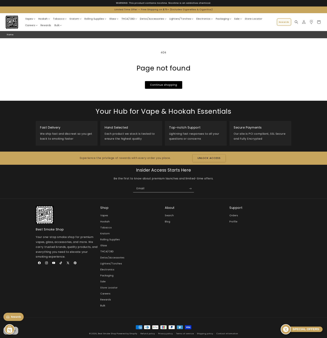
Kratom (105, 233)
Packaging (106, 275)
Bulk (102, 305)
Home (10, 34)
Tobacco (106, 227)
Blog (167, 221)
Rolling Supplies (110, 239)
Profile (233, 221)
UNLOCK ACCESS (209, 158)
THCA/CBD (107, 251)
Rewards (105, 299)
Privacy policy (165, 333)
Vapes (104, 215)
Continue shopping (163, 85)
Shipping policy (205, 333)
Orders (233, 215)
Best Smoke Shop (107, 333)
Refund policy (148, 333)
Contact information (227, 333)
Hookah (105, 221)
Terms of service (185, 333)
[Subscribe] (190, 189)
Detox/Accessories (112, 257)
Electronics (107, 269)
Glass (103, 245)
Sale (103, 281)
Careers (105, 293)
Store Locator (109, 287)
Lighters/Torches (111, 263)
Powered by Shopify (127, 333)
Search (169, 215)
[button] (30, 19)
